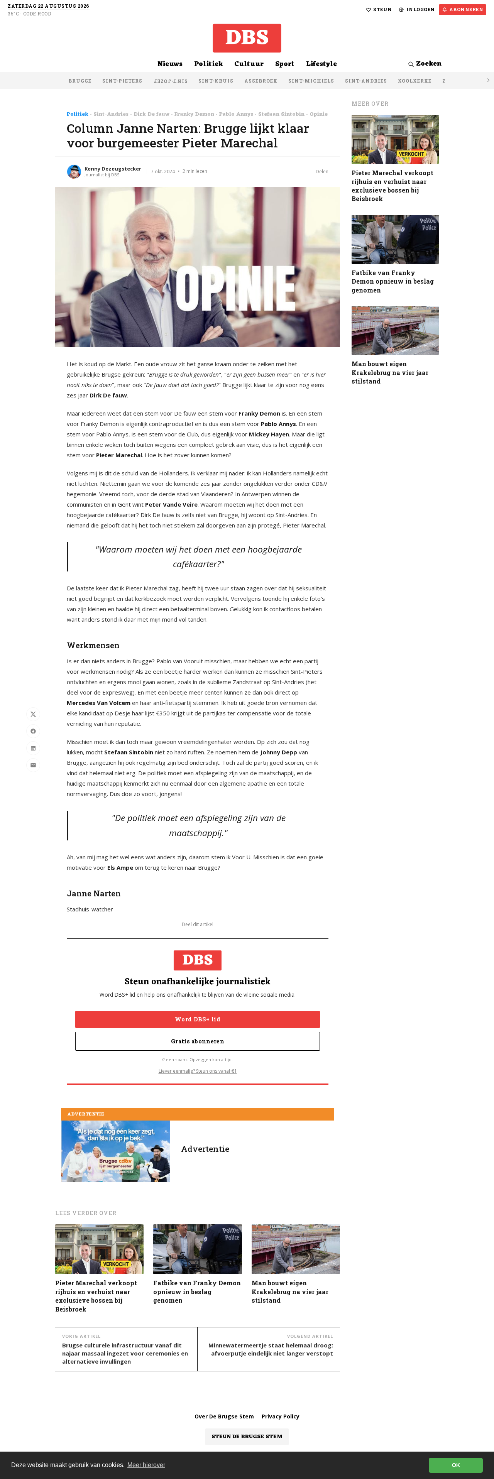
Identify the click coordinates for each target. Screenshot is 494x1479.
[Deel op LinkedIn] (33, 748)
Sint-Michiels (311, 81)
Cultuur (249, 64)
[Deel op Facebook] (33, 731)
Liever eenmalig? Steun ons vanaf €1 (198, 1071)
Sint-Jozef (170, 81)
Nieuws (170, 64)
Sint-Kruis (215, 81)
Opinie (319, 114)
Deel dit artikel (197, 924)
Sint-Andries (366, 81)
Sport (284, 64)
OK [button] (456, 1465)
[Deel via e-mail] (33, 765)
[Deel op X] (33, 714)
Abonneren (466, 9)
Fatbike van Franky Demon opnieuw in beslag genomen (197, 1291)
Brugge (79, 81)
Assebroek (260, 81)
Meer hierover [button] (146, 1465)
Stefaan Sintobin (281, 114)
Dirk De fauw (151, 114)
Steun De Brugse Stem (247, 1437)
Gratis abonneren (197, 1041)
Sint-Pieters (122, 81)
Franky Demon (194, 114)
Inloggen (420, 9)
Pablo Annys (236, 114)
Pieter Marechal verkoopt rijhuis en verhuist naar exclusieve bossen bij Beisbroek (96, 1296)
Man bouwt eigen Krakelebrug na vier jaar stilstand (290, 1291)
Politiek (208, 64)
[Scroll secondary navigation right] (488, 80)
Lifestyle (321, 64)
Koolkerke (414, 81)
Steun (382, 9)
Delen (322, 171)
